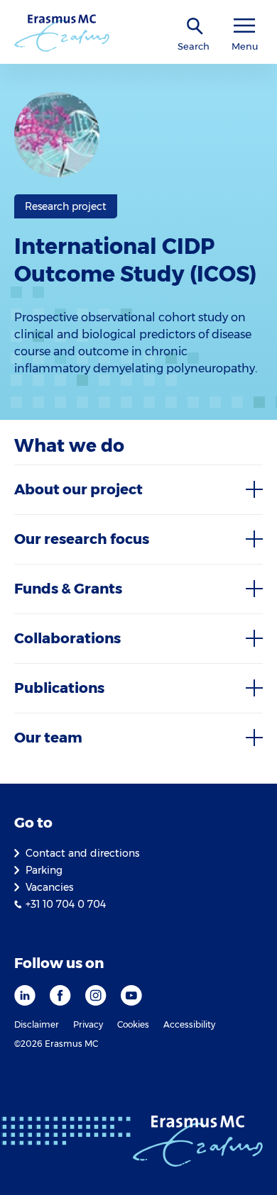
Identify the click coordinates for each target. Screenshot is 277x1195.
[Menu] (244, 26)
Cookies (133, 1024)
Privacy (88, 1024)
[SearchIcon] (195, 26)
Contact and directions (82, 853)
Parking (44, 870)
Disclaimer (36, 1024)
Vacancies (49, 887)
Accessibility (189, 1024)
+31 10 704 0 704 (66, 904)
